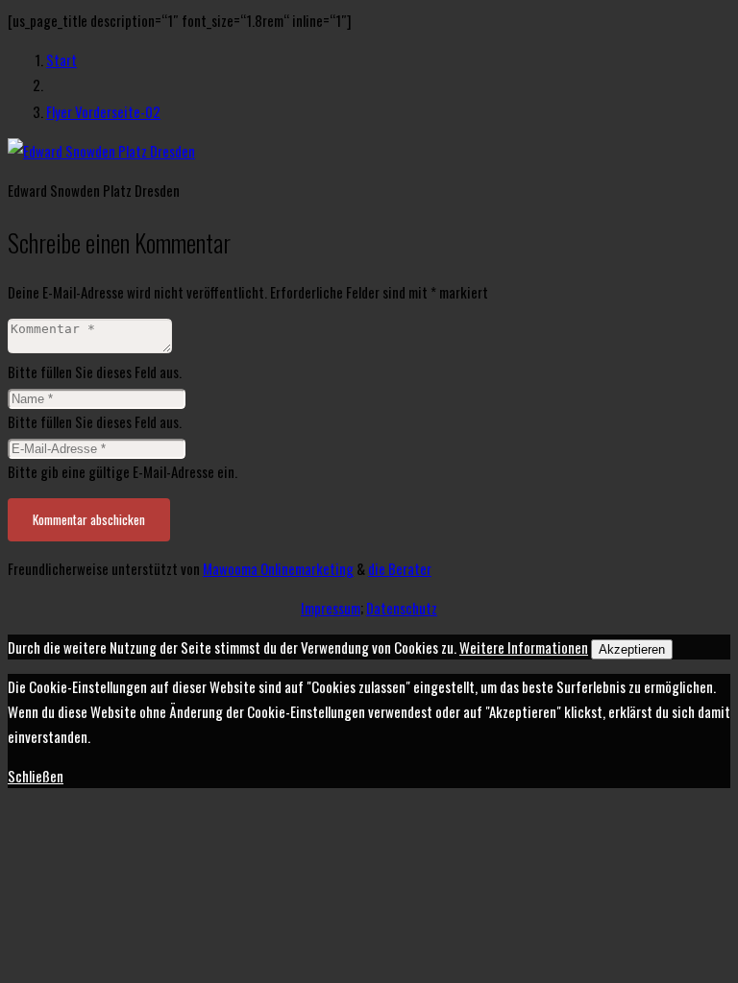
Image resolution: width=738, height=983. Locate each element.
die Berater (399, 568)
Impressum (330, 607)
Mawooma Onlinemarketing (278, 568)
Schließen (35, 775)
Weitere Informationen (523, 647)
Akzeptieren (632, 649)
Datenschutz (401, 607)
